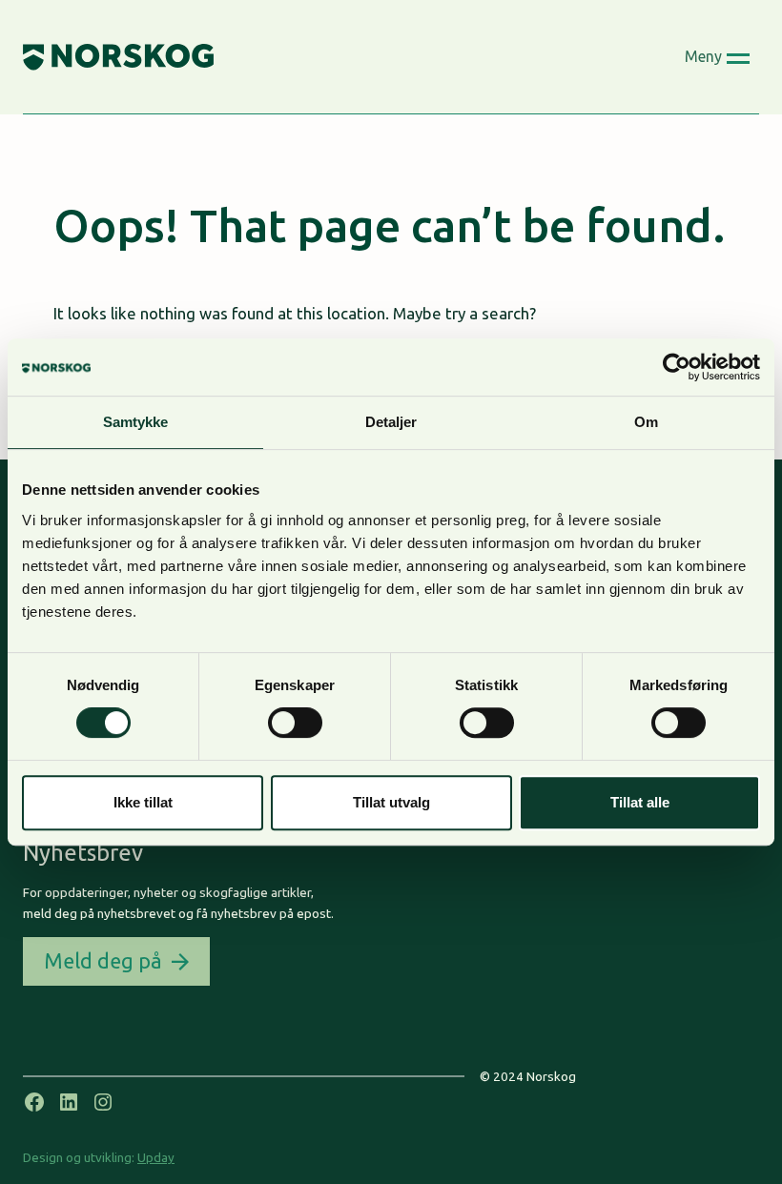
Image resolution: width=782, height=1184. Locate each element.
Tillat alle (639, 802)
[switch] (295, 722)
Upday (156, 1157)
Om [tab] (646, 422)
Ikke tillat (143, 802)
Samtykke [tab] (136, 422)
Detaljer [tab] (391, 422)
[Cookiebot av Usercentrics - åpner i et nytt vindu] (676, 367)
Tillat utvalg (391, 802)
